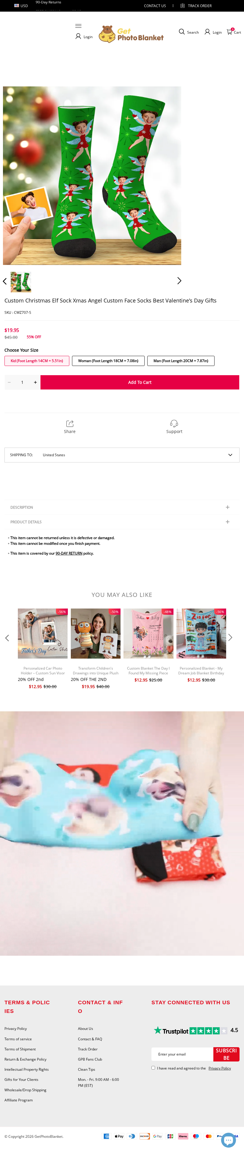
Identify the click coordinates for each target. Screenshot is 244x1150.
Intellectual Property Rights (26, 1069)
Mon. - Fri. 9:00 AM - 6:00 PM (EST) (98, 1082)
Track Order (200, 5)
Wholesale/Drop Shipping (25, 1089)
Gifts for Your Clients (21, 1079)
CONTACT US (155, 5)
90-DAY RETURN (69, 553)
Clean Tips (86, 1069)
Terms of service (18, 1039)
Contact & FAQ (90, 1039)
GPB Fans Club (90, 1059)
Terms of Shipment (20, 1049)
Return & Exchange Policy (25, 1059)
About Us (85, 1028)
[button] (16, 175)
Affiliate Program (18, 1100)
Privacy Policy (15, 1028)
